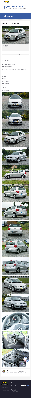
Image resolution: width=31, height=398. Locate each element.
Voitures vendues (9, 24)
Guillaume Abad (4, 24)
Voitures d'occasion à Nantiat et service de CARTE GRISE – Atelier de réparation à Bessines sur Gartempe (15, 6)
